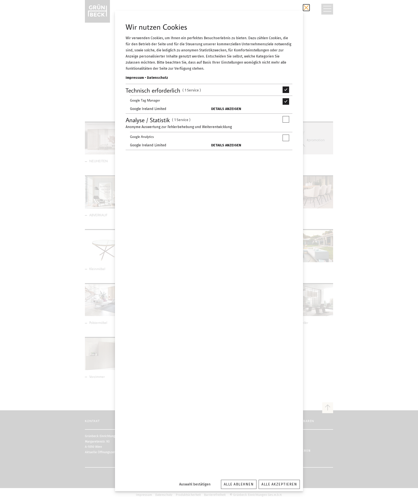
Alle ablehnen (239, 484)
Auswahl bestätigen (195, 484)
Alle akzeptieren (279, 484)
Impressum (135, 78)
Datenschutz (157, 78)
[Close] (306, 7)
